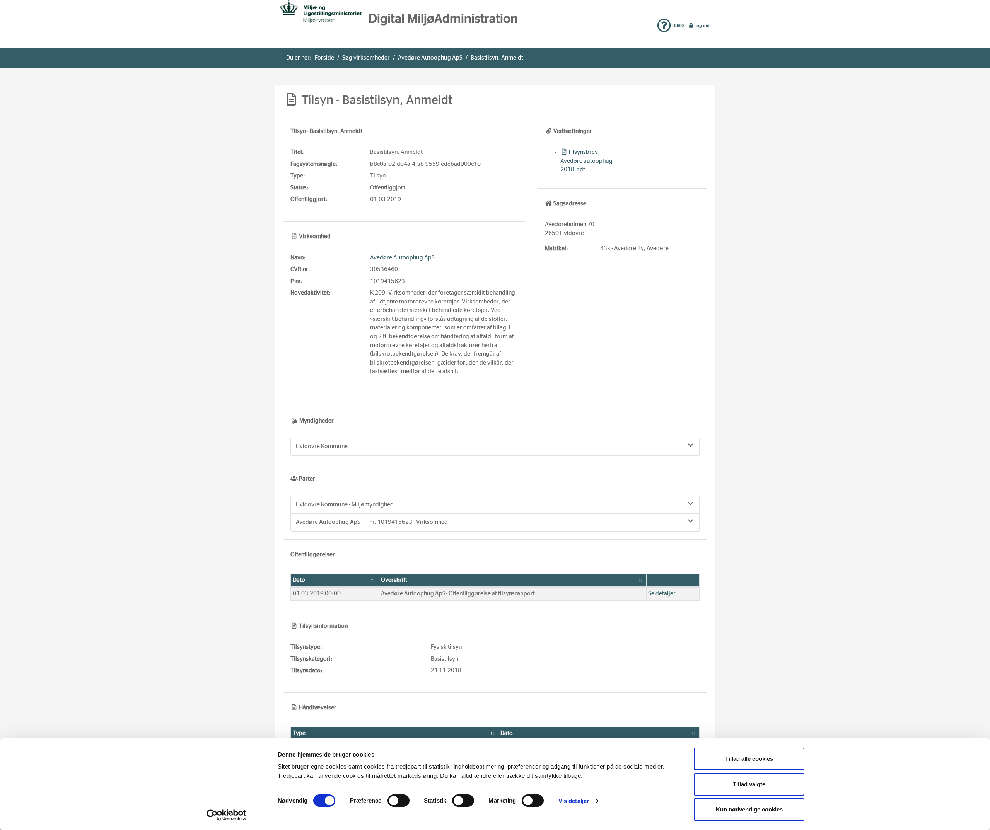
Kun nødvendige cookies (749, 809)
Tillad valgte (749, 784)
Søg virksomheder (366, 58)
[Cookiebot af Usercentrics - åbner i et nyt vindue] (226, 815)
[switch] (398, 800)
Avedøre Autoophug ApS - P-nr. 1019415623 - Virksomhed (372, 522)
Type (299, 733)
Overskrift (394, 580)
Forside (324, 58)
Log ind (702, 25)
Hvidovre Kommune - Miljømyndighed (345, 505)
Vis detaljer (573, 801)
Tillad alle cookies (749, 758)
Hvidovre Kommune (322, 446)
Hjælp (677, 25)
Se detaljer (662, 594)
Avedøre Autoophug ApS (430, 58)
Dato (299, 580)
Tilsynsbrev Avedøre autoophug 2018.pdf (586, 160)
